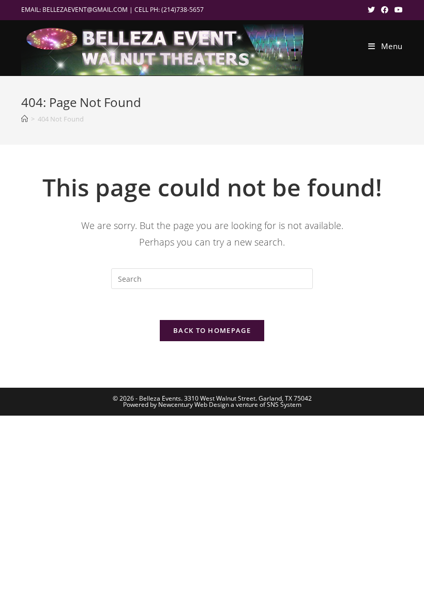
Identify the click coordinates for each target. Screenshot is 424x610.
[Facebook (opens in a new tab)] (384, 10)
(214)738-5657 (182, 9)
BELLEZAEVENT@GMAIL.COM (85, 9)
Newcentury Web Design (193, 404)
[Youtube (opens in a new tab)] (397, 10)
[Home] (24, 119)
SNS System (284, 404)
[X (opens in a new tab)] (371, 10)
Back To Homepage (212, 330)
